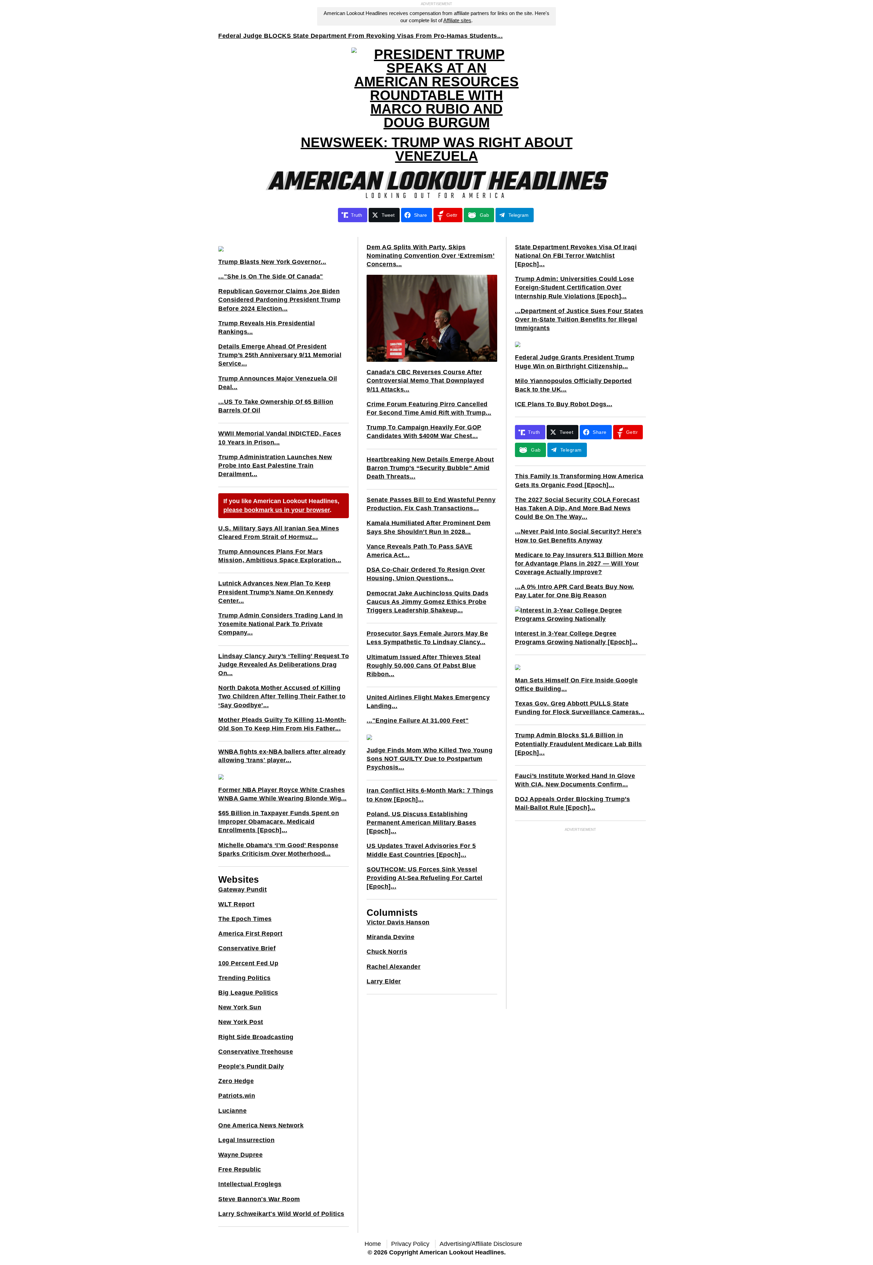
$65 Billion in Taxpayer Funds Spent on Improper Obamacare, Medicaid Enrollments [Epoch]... (278, 822)
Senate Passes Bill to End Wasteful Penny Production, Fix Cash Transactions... (431, 504)
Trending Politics (244, 978)
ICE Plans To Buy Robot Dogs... (563, 404)
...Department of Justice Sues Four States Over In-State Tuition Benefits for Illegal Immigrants (579, 319)
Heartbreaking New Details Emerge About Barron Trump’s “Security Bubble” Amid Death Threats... (430, 468)
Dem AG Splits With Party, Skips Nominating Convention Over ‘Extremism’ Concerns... (430, 256)
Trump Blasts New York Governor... (272, 261)
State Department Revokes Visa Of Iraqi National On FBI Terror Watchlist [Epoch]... (576, 256)
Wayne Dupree (240, 1154)
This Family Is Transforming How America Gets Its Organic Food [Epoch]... (579, 480)
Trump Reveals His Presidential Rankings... (266, 327)
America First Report (250, 933)
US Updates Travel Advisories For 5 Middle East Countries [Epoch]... (421, 850)
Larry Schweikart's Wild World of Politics (281, 1213)
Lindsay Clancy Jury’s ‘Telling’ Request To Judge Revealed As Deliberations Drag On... (283, 665)
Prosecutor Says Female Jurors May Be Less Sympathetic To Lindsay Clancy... (427, 637)
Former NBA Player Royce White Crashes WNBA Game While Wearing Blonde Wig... (282, 794)
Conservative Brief (247, 948)
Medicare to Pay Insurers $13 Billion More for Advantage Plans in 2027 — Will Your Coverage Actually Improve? (579, 563)
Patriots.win (236, 1095)
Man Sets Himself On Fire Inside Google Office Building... (576, 684)
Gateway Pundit (242, 889)
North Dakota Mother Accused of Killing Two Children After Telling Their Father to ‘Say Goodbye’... (281, 696)
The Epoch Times (245, 918)
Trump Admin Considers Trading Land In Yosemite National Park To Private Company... (280, 624)
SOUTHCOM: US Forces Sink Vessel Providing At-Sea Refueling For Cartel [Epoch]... (425, 878)
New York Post (240, 1022)
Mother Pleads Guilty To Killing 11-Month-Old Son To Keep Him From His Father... (282, 724)
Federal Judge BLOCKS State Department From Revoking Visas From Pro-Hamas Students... (360, 35)
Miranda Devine (390, 937)
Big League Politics (248, 992)
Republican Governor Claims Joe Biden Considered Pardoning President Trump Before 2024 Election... (279, 300)
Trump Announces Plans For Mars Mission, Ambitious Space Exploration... (279, 556)
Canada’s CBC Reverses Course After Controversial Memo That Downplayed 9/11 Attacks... (425, 381)
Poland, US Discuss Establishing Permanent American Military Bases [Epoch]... (421, 823)
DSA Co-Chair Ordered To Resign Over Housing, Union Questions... (426, 574)
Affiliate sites (457, 20)
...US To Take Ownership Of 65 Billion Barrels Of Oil (276, 406)
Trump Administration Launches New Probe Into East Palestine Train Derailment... (275, 466)
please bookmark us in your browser (276, 510)
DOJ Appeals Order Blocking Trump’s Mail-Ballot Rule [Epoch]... (572, 803)
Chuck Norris (387, 951)
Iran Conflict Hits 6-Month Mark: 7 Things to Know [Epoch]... (430, 794)
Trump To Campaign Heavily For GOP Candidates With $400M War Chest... (424, 431)
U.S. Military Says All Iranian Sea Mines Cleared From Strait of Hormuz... (278, 532)
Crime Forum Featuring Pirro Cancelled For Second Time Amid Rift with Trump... (429, 408)
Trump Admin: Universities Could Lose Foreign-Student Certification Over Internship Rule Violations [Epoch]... (574, 287)
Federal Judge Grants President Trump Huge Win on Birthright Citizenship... (574, 361)
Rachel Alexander (393, 966)
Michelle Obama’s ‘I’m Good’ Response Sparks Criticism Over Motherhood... (278, 849)
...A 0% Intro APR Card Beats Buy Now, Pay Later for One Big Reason (574, 591)
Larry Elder (384, 981)
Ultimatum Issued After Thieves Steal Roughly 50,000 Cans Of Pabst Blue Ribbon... (423, 666)
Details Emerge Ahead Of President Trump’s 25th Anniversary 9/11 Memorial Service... (279, 355)
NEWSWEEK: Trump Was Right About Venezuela (437, 149)
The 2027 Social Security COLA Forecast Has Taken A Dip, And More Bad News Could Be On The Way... (577, 508)
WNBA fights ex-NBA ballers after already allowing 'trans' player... (281, 756)
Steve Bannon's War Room (259, 1199)
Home (373, 1243)
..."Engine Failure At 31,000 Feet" (418, 720)
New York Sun (239, 1007)
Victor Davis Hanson (398, 922)
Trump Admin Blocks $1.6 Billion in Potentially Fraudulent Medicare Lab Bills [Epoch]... (578, 744)
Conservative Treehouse (255, 1051)
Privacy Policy (410, 1243)
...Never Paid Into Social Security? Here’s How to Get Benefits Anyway (578, 535)
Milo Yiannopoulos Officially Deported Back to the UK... (573, 385)
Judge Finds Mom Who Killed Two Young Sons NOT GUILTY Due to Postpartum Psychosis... (429, 759)
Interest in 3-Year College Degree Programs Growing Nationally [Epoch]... (576, 637)
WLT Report (236, 904)
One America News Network (261, 1125)
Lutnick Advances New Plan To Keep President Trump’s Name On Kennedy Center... (276, 592)
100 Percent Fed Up (248, 963)
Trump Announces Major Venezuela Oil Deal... (277, 382)
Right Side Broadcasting (256, 1037)
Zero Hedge (236, 1081)
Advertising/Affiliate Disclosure (481, 1243)
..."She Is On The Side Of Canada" (270, 276)
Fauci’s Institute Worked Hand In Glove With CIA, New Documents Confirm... (575, 780)
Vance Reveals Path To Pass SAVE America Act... (420, 550)
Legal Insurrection (246, 1140)
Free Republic (239, 1169)
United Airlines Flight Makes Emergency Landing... (428, 701)
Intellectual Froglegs (250, 1184)
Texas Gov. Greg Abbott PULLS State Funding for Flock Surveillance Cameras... (580, 707)
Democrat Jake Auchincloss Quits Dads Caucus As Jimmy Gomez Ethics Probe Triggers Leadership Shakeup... (427, 602)
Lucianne (232, 1110)
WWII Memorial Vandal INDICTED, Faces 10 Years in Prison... (279, 437)
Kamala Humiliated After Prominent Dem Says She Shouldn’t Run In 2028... (429, 527)
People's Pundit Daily (251, 1066)
